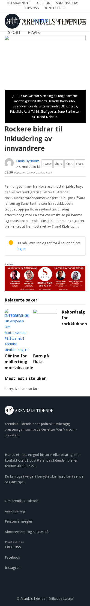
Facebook (12, 557)
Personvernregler (18, 521)
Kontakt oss (14, 542)
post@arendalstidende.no (49, 460)
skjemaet (57, 476)
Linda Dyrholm (27, 161)
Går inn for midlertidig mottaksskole (19, 361)
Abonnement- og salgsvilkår (27, 532)
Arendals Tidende (33, 598)
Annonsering (15, 511)
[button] (46, 33)
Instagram (13, 568)
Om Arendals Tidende (22, 501)
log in (21, 249)
